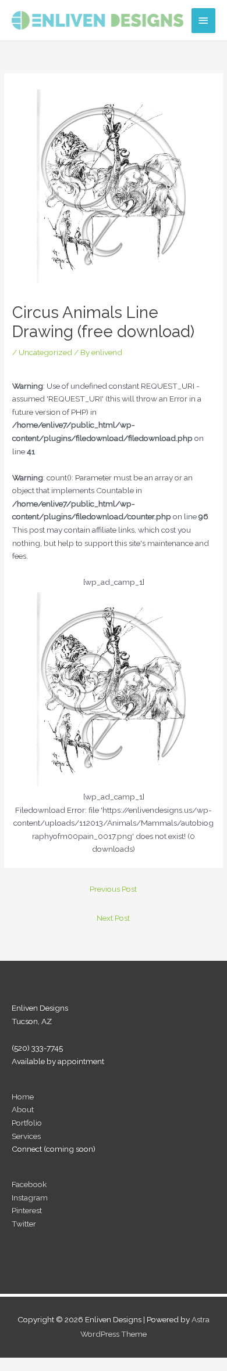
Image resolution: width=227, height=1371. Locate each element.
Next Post (113, 918)
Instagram (30, 1197)
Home (23, 1096)
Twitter (24, 1223)
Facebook (29, 1184)
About (23, 1109)
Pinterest (27, 1210)
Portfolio (27, 1122)
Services (26, 1136)
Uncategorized (45, 352)
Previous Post (113, 888)
